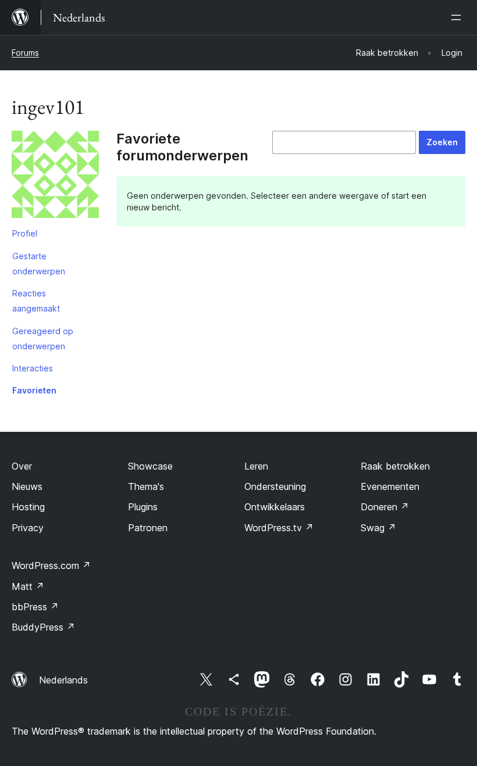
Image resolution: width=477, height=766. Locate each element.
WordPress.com (51, 565)
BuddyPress (43, 627)
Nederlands (63, 680)
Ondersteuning (275, 486)
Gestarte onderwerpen (38, 263)
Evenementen (390, 486)
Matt (28, 586)
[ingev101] (55, 177)
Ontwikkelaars (274, 507)
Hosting (28, 507)
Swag (378, 528)
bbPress (35, 607)
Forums (25, 53)
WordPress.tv (279, 528)
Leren (256, 466)
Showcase (150, 466)
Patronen (148, 528)
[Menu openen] (458, 17)
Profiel (24, 233)
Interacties (32, 368)
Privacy (28, 528)
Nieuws (27, 486)
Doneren (385, 507)
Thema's (146, 486)
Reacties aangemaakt (36, 300)
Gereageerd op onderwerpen (42, 338)
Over (22, 466)
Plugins (143, 507)
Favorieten (34, 390)
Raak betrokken (395, 466)
